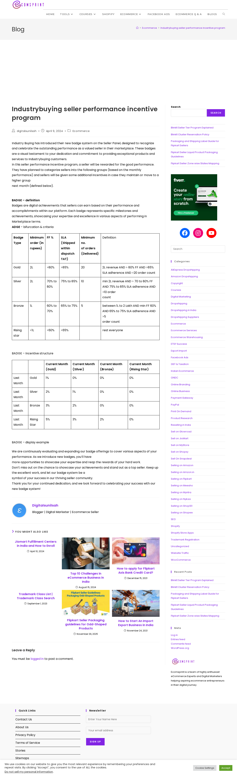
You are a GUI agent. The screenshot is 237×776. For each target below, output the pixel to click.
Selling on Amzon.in (182, 472)
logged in (37, 659)
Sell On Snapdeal (181, 458)
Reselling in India (181, 425)
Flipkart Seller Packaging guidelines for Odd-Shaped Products (85, 624)
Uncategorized (180, 546)
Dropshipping (179, 303)
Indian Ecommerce (182, 371)
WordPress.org (180, 648)
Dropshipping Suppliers (185, 317)
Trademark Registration (185, 539)
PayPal (175, 404)
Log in (174, 635)
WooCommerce (181, 560)
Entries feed (178, 639)
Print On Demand (181, 411)
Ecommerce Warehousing (187, 337)
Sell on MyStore (180, 445)
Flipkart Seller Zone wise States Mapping (195, 163)
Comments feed (181, 644)
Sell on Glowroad (181, 431)
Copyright (177, 283)
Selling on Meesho (182, 485)
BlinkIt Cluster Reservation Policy (190, 134)
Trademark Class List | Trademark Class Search (36, 596)
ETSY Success (179, 344)
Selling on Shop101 (181, 506)
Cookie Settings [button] (204, 768)
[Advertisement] (118, 68)
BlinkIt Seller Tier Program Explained (192, 127)
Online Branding (180, 384)
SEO (173, 519)
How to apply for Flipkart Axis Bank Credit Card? (136, 571)
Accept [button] (225, 768)
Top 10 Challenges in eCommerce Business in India (86, 578)
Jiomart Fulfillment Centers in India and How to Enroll (35, 544)
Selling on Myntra (181, 492)
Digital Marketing (181, 296)
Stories (20, 750)
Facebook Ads (179, 357)
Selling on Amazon (182, 465)
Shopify (175, 526)
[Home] (137, 28)
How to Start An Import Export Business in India (135, 623)
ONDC (174, 377)
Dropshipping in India (183, 310)
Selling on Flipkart (181, 479)
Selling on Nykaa (181, 499)
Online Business (180, 391)
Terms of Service (27, 743)
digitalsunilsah (27, 131)
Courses (176, 290)
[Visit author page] (19, 510)
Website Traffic (180, 553)
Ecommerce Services (184, 330)
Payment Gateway (182, 398)
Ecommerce (81, 131)
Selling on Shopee (182, 512)
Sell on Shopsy (179, 452)
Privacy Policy (25, 735)
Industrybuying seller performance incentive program (193, 28)
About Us (22, 727)
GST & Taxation (180, 364)
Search (176, 107)
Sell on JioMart (179, 438)
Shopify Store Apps (182, 533)
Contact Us (23, 719)
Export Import (179, 351)
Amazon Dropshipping (184, 276)
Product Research (182, 418)
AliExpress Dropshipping (185, 270)
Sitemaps (22, 758)
